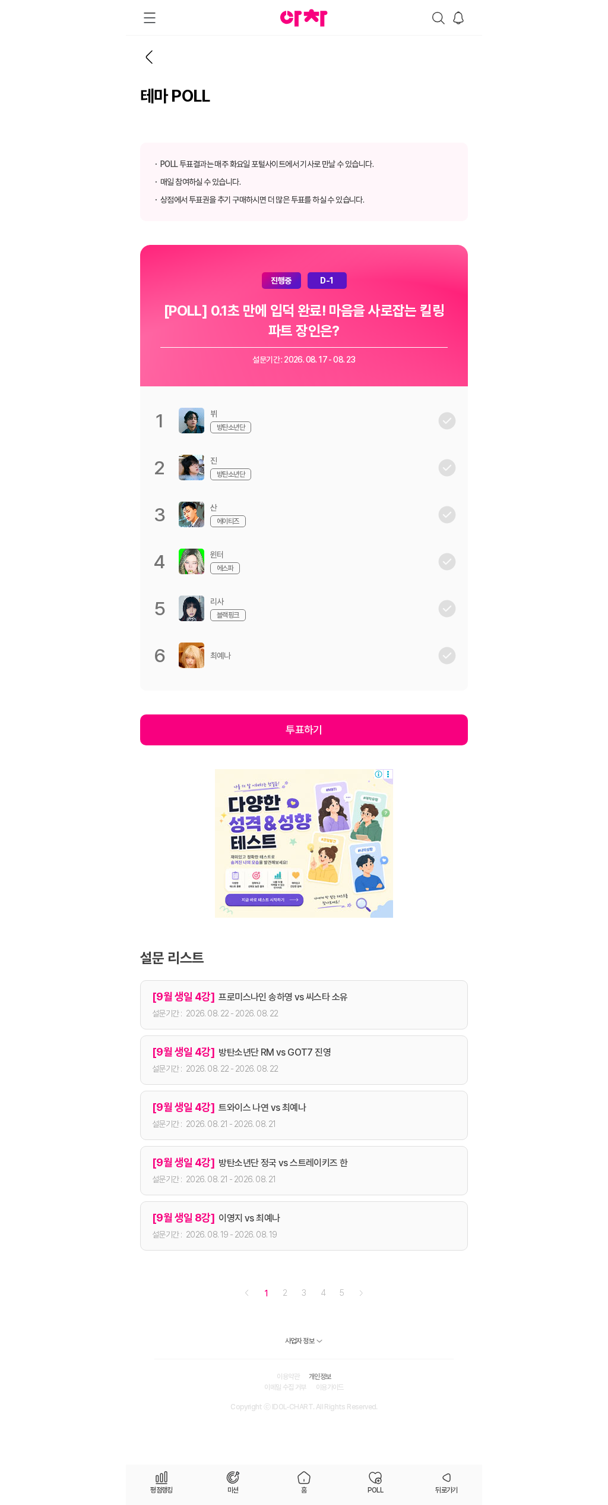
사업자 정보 (299, 1341)
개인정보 (320, 1376)
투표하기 (304, 729)
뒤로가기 (149, 57)
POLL (376, 1490)
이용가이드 (330, 1387)
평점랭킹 (161, 1490)
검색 (438, 17)
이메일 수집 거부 (285, 1387)
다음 (361, 1292)
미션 (233, 1490)
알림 (458, 17)
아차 (304, 18)
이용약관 (288, 1376)
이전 (247, 1292)
